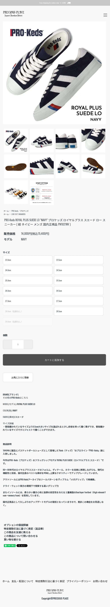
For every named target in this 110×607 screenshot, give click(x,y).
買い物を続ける (12, 539)
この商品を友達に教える (17, 532)
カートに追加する (54, 360)
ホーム (6, 211)
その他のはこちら (15, 397)
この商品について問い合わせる (21, 536)
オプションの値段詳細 (16, 525)
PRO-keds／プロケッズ (20, 211)
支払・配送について (22, 581)
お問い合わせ (100, 581)
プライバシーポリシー (79, 581)
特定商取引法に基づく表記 (50, 581)
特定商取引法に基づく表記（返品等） (24, 528)
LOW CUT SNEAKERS (18, 214)
